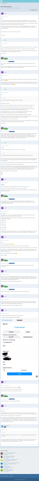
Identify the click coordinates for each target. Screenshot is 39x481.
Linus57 (5, 470)
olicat (3, 189)
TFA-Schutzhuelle (12, 111)
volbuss (5, 453)
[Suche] (33, 1)
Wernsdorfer (5, 463)
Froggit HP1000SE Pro (28, 47)
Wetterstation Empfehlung (8, 469)
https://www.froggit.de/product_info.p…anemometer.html (19, 186)
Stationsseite (3, 251)
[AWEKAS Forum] (1, 1)
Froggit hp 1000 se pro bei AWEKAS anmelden (11, 462)
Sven (4, 467)
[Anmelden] (35, 1)
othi (4, 457)
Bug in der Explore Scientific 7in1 (9, 456)
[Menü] (38, 1)
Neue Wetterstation (7, 466)
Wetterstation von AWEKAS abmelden (10, 452)
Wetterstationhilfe (6, 461)
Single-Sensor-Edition (16, 149)
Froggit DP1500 (18, 48)
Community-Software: (19, 479)
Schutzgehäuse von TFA (15, 434)
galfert (3, 184)
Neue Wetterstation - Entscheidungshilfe (10, 459)
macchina (5, 460)
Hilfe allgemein (6, 454)
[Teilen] (37, 10)
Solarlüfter (10, 420)
